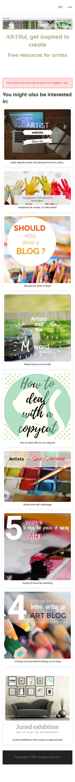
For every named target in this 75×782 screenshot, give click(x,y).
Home (6, 18)
